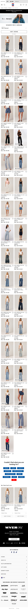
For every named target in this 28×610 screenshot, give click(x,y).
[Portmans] (14, 585)
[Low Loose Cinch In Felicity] (20, 185)
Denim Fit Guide (5, 570)
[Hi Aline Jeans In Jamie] (26, 171)
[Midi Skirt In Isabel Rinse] (20, 232)
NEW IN (6, 468)
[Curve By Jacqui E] (23, 589)
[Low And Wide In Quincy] (7, 373)
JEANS (13, 468)
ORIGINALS (6, 477)
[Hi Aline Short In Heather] (20, 114)
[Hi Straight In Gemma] (7, 162)
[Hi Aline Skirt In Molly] (26, 76)
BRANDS (21, 477)
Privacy (17, 608)
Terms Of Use (11, 608)
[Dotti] (23, 585)
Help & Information (6, 563)
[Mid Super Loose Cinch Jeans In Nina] (7, 256)
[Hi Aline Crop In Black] (7, 137)
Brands (6, 7)
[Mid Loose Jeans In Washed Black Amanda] (26, 147)
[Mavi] (23, 596)
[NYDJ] (14, 604)
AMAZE (19, 474)
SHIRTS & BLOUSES (18, 471)
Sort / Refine (14, 31)
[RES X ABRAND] (4, 600)
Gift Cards (4, 567)
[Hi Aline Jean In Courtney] (13, 430)
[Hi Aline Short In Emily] (20, 397)
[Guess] (4, 596)
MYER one (3, 574)
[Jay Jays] (11, 1)
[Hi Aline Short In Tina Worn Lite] (7, 209)
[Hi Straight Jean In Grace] (7, 90)
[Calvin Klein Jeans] (23, 593)
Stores (3, 556)
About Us (3, 560)
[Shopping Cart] (26, 5)
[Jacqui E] (17, 1)
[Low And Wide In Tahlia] (13, 453)
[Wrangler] (14, 596)
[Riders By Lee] (14, 593)
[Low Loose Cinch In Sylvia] (20, 350)
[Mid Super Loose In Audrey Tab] (7, 303)
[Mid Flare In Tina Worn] (7, 326)
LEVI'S (14, 477)
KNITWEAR (7, 471)
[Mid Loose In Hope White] (7, 185)
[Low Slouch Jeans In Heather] (7, 279)
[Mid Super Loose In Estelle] (7, 350)
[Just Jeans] (4, 585)
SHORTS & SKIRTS (10, 474)
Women (9, 7)
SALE (14, 479)
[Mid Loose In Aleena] (20, 326)
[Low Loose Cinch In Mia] (7, 43)
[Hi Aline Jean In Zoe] (13, 406)
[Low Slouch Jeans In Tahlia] (20, 279)
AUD (4, 577)
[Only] (14, 600)
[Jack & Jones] (23, 600)
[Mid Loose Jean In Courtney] (26, 383)
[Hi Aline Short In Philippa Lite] (20, 209)
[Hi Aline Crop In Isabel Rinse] (26, 53)
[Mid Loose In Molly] (7, 67)
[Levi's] (4, 593)
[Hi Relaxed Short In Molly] (7, 114)
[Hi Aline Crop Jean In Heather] (20, 420)
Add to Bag (7, 516)
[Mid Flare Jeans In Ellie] (20, 256)
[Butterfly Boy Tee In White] (7, 232)
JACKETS (20, 468)
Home (2, 7)
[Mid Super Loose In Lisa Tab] (20, 303)
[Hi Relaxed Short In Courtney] (20, 90)
